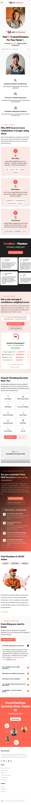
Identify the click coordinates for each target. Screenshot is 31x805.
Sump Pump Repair (8, 415)
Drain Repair (8, 399)
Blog (2, 786)
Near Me (3, 791)
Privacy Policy (4, 777)
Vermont (5, 563)
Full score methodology (15, 324)
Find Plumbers (9, 437)
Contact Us (3, 779)
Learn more (22, 437)
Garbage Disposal (8, 423)
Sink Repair (23, 423)
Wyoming (24, 563)
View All (23, 429)
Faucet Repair (8, 431)
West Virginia (15, 563)
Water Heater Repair (23, 399)
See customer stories (15, 252)
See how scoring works (15, 502)
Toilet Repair (8, 407)
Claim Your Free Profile (15, 498)
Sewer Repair (23, 415)
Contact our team (7, 639)
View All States (4, 611)
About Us (3, 772)
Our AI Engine (4, 770)
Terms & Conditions (6, 775)
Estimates (3, 789)
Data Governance (15, 328)
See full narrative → (15, 367)
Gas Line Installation (23, 407)
